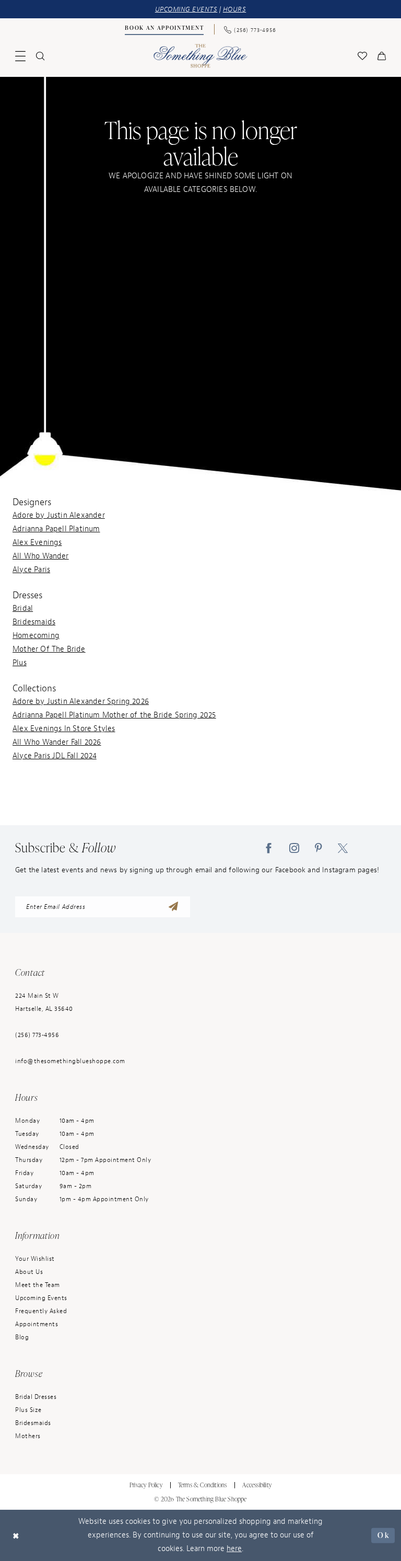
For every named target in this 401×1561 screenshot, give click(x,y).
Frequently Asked (41, 1311)
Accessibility (257, 1484)
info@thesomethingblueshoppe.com (70, 1061)
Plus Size (28, 1410)
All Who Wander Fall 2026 (57, 742)
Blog (22, 1337)
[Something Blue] (200, 55)
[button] (20, 56)
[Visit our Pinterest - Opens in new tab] (318, 847)
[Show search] (40, 56)
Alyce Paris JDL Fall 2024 (55, 756)
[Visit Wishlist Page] (362, 56)
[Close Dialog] (16, 1535)
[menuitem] (164, 29)
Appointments (36, 1324)
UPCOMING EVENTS (186, 9)
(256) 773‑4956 (37, 1035)
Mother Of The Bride (49, 649)
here (234, 1549)
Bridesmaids (34, 622)
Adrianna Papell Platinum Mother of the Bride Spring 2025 (114, 715)
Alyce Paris (31, 570)
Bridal (23, 608)
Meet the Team (37, 1285)
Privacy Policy (145, 1484)
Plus (20, 663)
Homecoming (36, 636)
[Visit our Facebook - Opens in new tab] (268, 847)
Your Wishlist (35, 1259)
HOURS (234, 9)
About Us (29, 1272)
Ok (384, 1535)
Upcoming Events (41, 1298)
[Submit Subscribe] (173, 906)
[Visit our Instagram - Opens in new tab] (294, 847)
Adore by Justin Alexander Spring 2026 (81, 702)
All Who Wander (41, 556)
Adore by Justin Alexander (59, 515)
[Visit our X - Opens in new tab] (342, 847)
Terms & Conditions (202, 1484)
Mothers (28, 1436)
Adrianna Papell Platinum (56, 529)
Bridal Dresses (35, 1397)
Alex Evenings (37, 543)
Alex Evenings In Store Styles (64, 729)
